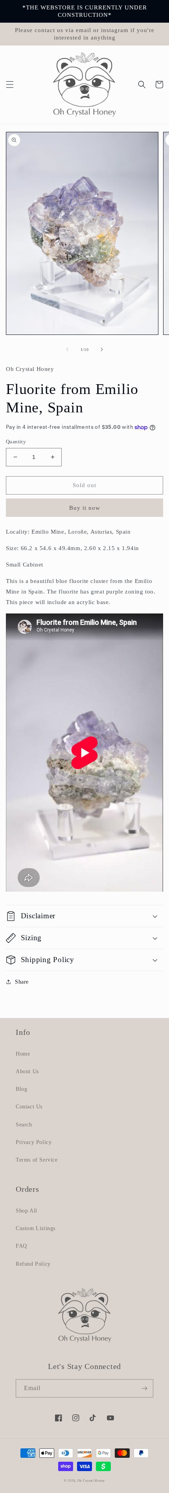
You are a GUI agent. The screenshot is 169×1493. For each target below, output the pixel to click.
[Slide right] (101, 349)
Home (23, 1054)
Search (24, 1125)
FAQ (21, 1246)
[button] (9, 84)
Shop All (26, 1211)
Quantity (16, 441)
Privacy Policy (33, 1142)
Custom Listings (35, 1228)
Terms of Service (37, 1160)
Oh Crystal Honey (91, 1480)
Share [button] (22, 982)
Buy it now (84, 508)
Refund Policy (33, 1264)
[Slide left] (67, 349)
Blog (21, 1089)
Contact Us (29, 1107)
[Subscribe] (144, 1388)
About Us (27, 1071)
